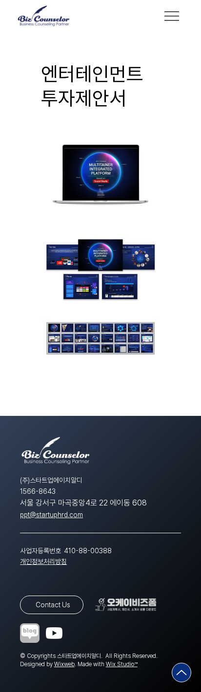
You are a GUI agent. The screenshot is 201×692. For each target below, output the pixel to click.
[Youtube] (54, 633)
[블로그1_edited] (30, 633)
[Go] (181, 672)
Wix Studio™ (122, 664)
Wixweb (64, 664)
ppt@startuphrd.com (51, 515)
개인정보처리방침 (43, 561)
